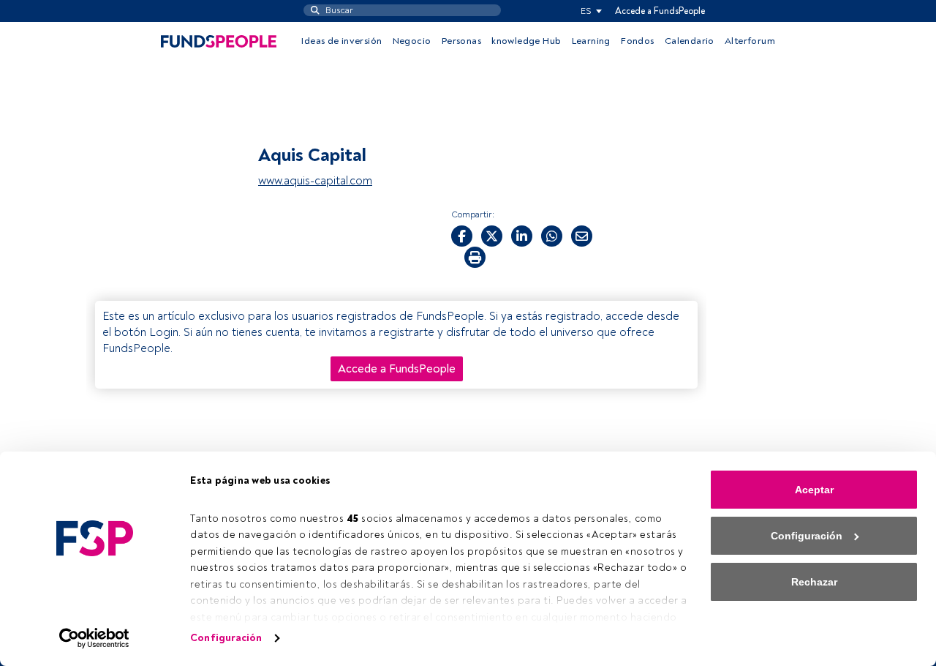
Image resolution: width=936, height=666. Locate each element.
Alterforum (750, 41)
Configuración (226, 638)
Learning (591, 41)
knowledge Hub (526, 41)
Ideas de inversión (341, 41)
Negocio (412, 41)
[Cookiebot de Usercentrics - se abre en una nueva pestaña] (95, 638)
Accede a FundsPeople (660, 11)
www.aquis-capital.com (315, 180)
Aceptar (814, 489)
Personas (461, 41)
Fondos (637, 41)
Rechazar (814, 582)
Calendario (689, 41)
